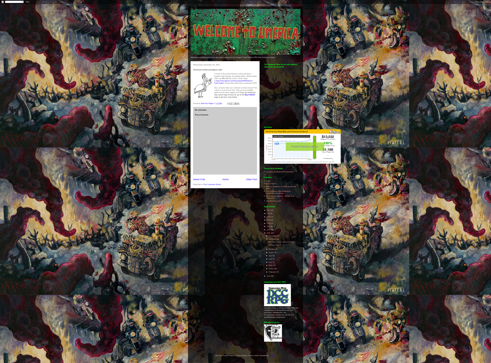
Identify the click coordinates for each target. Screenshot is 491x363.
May (271, 262)
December (273, 236)
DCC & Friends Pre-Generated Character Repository (278, 192)
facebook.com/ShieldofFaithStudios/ (280, 172)
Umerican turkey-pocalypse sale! (281, 242)
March (272, 268)
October (272, 249)
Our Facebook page (273, 201)
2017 (269, 226)
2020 (269, 217)
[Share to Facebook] (236, 103)
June (271, 259)
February (273, 272)
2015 (269, 233)
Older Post (251, 179)
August (272, 252)
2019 (269, 220)
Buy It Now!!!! (271, 183)
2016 (269, 230)
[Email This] (228, 103)
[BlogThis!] (231, 103)
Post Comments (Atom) (212, 184)
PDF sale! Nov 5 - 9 (276, 245)
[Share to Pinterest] (238, 103)
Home (225, 179)
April (271, 265)
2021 (269, 213)
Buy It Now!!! (250, 95)
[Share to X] (233, 103)
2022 (269, 210)
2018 (269, 223)
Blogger (272, 355)
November (273, 239)
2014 (269, 276)
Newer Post (199, 179)
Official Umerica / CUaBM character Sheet (281, 187)
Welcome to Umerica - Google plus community (280, 197)
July (270, 255)
